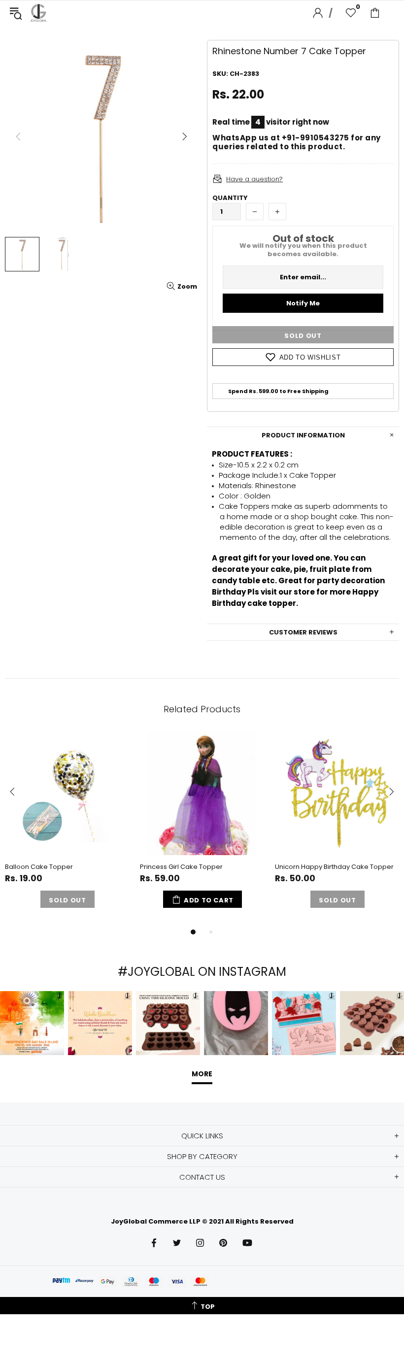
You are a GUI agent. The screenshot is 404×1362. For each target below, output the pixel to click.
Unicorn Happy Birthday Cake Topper (334, 867)
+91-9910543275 (315, 137)
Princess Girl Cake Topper (181, 867)
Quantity (230, 198)
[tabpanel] (67, 828)
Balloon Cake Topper (39, 867)
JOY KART (38, 13)
